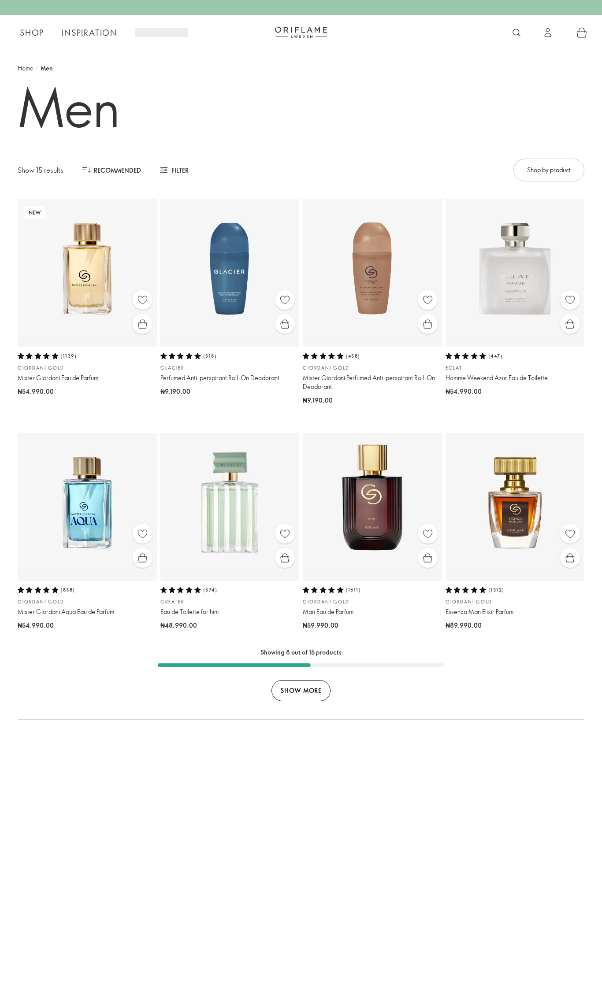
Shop (32, 32)
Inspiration (89, 32)
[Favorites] (142, 300)
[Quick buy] (142, 324)
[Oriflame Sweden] (301, 32)
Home (25, 68)
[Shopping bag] (581, 32)
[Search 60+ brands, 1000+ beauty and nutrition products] (516, 32)
